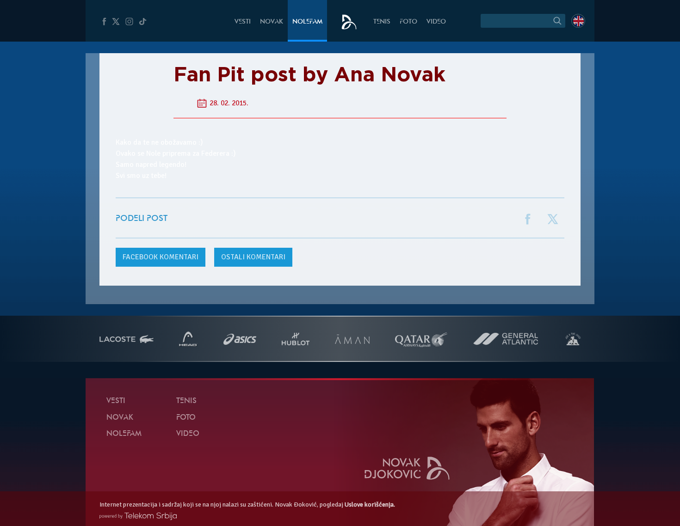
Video (436, 21)
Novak (271, 21)
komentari (160, 257)
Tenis (381, 21)
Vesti (243, 21)
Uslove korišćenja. (370, 504)
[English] (578, 20)
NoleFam (307, 21)
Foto (408, 21)
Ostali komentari (253, 257)
